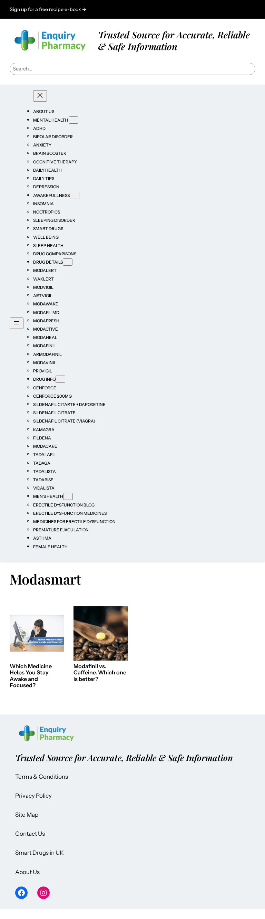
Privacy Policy (33, 795)
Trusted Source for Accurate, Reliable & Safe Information (174, 40)
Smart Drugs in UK (39, 852)
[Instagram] (43, 893)
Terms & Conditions (41, 776)
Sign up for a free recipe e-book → (48, 9)
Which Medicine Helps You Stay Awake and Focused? (31, 676)
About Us (27, 872)
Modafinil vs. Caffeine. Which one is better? (99, 672)
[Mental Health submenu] (73, 120)
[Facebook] (21, 893)
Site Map (26, 814)
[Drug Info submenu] (60, 379)
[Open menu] (16, 323)
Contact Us (30, 833)
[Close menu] (40, 96)
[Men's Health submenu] (68, 496)
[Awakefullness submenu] (74, 195)
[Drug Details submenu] (67, 262)
